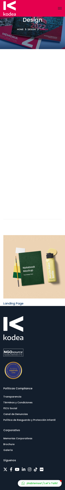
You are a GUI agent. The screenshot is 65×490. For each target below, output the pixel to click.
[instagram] (29, 470)
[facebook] (11, 470)
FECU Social (10, 408)
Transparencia (12, 396)
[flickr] (41, 470)
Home (20, 29)
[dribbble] (35, 470)
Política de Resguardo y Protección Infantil (29, 420)
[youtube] (17, 470)
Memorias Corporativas (17, 438)
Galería (8, 450)
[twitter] (5, 470)
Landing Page (13, 303)
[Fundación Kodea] (9, 8)
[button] (40, 483)
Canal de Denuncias (15, 414)
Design (32, 29)
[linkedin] (23, 470)
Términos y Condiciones (17, 402)
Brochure (8, 444)
